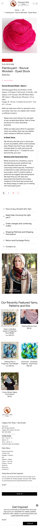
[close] (37, 505)
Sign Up (30, 523)
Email (4, 520)
